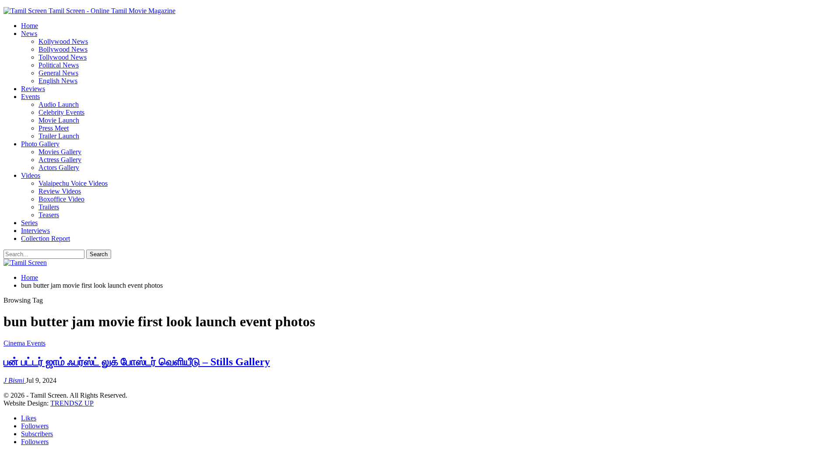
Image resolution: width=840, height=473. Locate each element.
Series (29, 222)
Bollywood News (63, 49)
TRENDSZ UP (72, 403)
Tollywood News (62, 57)
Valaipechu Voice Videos (73, 183)
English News (57, 81)
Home (29, 25)
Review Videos (59, 191)
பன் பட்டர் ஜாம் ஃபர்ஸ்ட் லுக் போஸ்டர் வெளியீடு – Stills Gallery (137, 361)
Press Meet (53, 128)
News (29, 33)
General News (58, 73)
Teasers (48, 215)
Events (30, 96)
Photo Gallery (40, 144)
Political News (58, 65)
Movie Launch (58, 120)
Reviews (33, 88)
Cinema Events (25, 343)
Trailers (48, 207)
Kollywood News (63, 41)
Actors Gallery (58, 167)
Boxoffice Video (61, 199)
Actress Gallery (59, 159)
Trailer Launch (58, 136)
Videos (30, 175)
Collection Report (45, 238)
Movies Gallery (59, 151)
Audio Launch (58, 104)
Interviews (35, 230)
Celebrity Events (61, 112)
